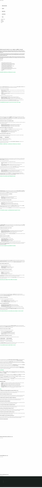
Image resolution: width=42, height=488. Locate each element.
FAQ (2, 70)
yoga (11, 260)
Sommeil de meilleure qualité (4, 239)
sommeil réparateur (7, 243)
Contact (4, 482)
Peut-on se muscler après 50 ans (4, 474)
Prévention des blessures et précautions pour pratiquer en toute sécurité (9, 68)
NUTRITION (2, 21)
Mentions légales (5, 481)
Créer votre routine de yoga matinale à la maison (6, 66)
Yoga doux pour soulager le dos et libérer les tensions (7, 67)
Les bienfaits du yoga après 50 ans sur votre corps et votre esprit (8, 63)
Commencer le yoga (2, 190)
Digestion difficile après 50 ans (4, 455)
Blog (1, 22)
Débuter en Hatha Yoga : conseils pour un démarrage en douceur (8, 64)
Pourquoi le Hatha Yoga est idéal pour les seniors (6, 62)
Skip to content (1, 0)
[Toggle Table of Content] (0, 61)
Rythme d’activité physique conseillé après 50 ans (6, 436)
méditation (23, 364)
